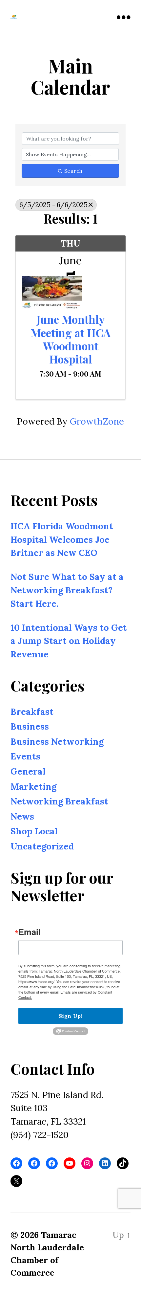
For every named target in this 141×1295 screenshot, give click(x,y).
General (28, 771)
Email (29, 932)
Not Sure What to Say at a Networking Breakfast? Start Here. (67, 590)
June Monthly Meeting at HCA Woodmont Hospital (70, 339)
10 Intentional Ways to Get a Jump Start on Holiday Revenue (68, 641)
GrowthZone (97, 421)
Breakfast (31, 711)
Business (29, 726)
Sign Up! (70, 1016)
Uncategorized (42, 846)
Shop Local (34, 831)
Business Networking (57, 741)
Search (73, 170)
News (22, 816)
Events (25, 756)
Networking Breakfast (59, 801)
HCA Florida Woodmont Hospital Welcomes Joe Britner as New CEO (61, 539)
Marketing (33, 786)
